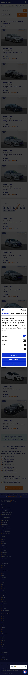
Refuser (14, 364)
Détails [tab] (12, 313)
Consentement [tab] (5, 313)
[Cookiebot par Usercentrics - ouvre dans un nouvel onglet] (20, 310)
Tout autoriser (14, 355)
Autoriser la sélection (14, 359)
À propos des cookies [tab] (21, 313)
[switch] (24, 341)
